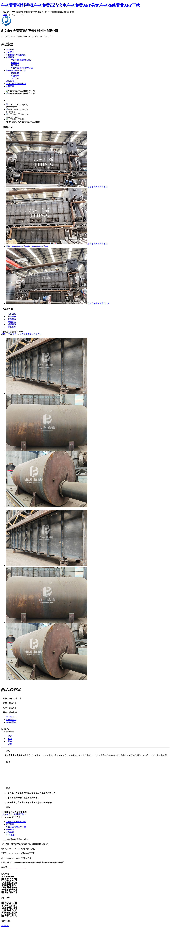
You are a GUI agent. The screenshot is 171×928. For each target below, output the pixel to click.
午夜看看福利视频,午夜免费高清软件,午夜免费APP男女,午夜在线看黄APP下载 (70, 5)
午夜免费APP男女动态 (16, 55)
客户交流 (15, 78)
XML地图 (10, 835)
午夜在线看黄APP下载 (16, 70)
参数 (10, 744)
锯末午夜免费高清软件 (38, 246)
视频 (10, 739)
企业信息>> (11, 722)
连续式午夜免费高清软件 (98, 303)
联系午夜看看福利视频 (16, 84)
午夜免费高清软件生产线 (22, 68)
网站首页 (10, 49)
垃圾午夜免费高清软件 (97, 187)
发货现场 (15, 73)
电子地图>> (11, 717)
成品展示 (15, 76)
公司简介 (10, 52)
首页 (3, 334)
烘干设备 (15, 65)
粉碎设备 (15, 63)
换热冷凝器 (8, 814)
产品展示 (10, 57)
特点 (10, 741)
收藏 (5, 15)
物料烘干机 (19, 814)
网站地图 (5, 926)
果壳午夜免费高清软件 (97, 244)
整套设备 (12, 322)
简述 (10, 736)
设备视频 (10, 81)
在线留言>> (11, 720)
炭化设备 (12, 314)
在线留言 (10, 86)
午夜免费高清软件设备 (21, 60)
